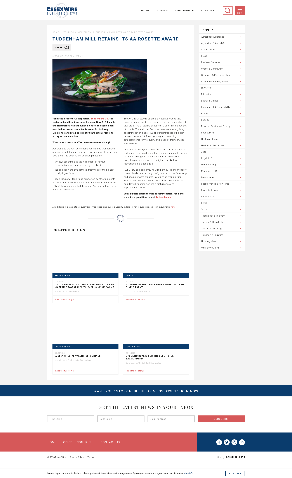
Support (208, 10)
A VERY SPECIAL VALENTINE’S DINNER (78, 356)
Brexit (204, 56)
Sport (204, 209)
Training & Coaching (211, 228)
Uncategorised (209, 241)
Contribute (184, 10)
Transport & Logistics (212, 235)
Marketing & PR (209, 171)
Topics (162, 10)
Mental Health (208, 177)
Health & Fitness (209, 139)
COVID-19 (206, 88)
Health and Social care (212, 145)
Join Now (189, 391)
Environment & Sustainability (215, 107)
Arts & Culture (208, 49)
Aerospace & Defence (212, 36)
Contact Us (110, 442)
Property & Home (210, 190)
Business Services (210, 62)
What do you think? (211, 247)
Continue (235, 473)
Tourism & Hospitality (77, 32)
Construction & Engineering (215, 81)
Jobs (203, 152)
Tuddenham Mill (75, 56)
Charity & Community (211, 68)
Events (129, 276)
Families (205, 120)
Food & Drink (62, 276)
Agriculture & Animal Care (214, 43)
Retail (204, 203)
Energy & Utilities (209, 100)
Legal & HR (206, 158)
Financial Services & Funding (216, 126)
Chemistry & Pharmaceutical (215, 75)
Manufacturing (208, 164)
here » (173, 207)
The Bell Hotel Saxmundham (79, 360)
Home (145, 10)
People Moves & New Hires (215, 183)
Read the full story (63, 299)
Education (206, 94)
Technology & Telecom (213, 215)
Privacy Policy (77, 457)
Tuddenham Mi (164, 197)
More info (188, 473)
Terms (90, 457)
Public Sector (208, 196)
